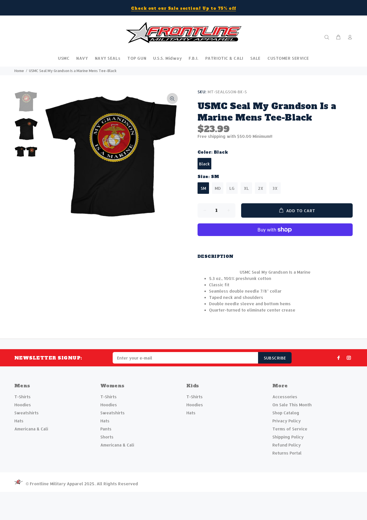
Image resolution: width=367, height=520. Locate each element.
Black (204, 163)
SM (203, 188)
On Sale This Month (292, 404)
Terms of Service (289, 428)
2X (260, 188)
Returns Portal (287, 453)
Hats (19, 420)
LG (232, 188)
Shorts (107, 436)
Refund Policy (286, 444)
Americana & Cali (31, 428)
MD (218, 188)
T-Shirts (22, 396)
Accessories (284, 396)
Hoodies (22, 404)
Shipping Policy (288, 436)
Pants (106, 428)
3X (275, 188)
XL (246, 188)
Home (19, 71)
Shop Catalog (285, 412)
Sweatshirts (26, 412)
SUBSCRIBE (275, 357)
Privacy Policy (286, 420)
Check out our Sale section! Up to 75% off (183, 8)
